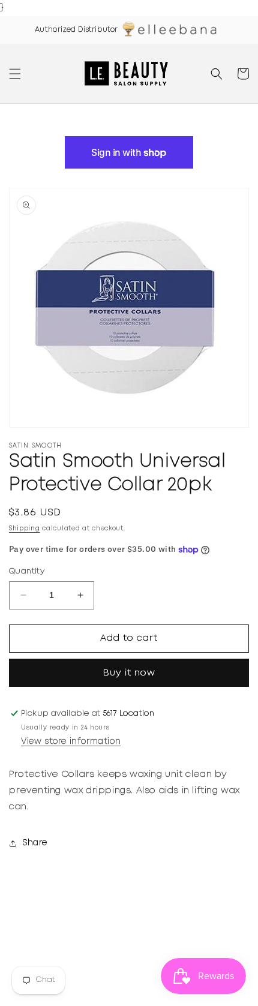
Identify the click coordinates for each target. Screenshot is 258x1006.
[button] (15, 74)
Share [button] (35, 842)
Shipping (24, 528)
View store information (71, 741)
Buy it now (129, 673)
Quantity (26, 571)
